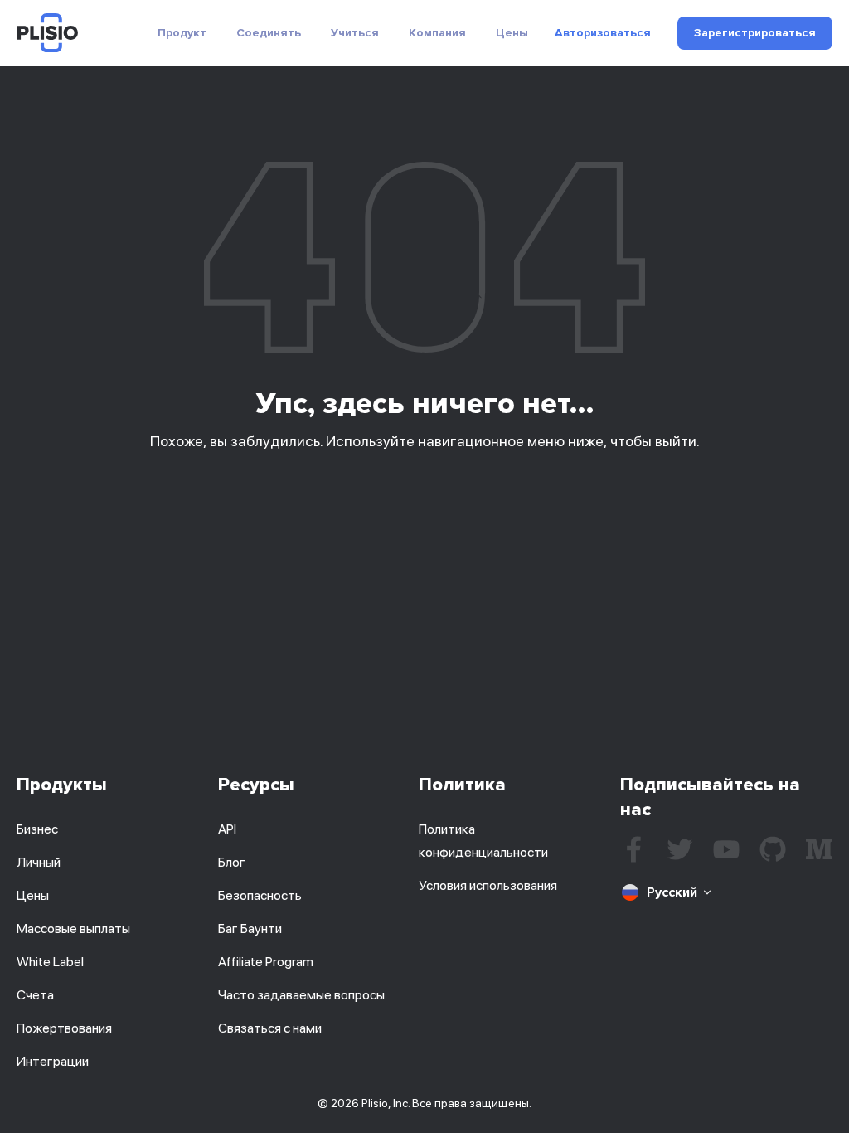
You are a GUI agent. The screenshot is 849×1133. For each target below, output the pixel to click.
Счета (35, 995)
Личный (39, 862)
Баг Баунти (250, 928)
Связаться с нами (270, 1028)
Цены (512, 33)
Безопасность (260, 895)
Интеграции (53, 1061)
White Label (50, 962)
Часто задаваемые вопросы (301, 995)
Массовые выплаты (73, 928)
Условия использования (488, 885)
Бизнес (37, 829)
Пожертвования (64, 1028)
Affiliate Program (265, 962)
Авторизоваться (603, 33)
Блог (231, 862)
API (227, 829)
